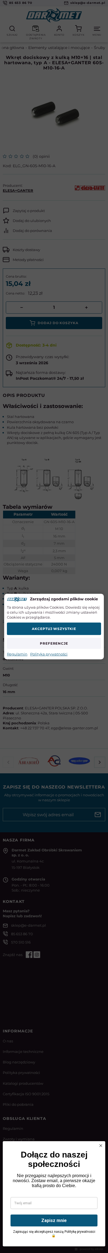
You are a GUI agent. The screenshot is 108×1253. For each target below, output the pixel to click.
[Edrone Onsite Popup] (54, 626)
